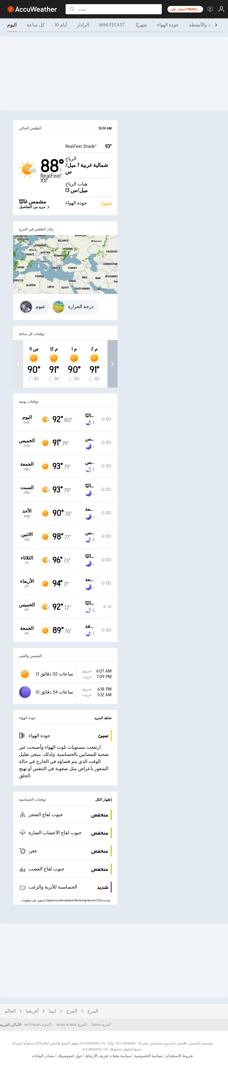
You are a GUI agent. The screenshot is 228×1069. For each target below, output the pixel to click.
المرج (71, 1011)
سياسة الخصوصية (148, 1056)
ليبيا (52, 1011)
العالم (10, 1011)
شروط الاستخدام (179, 1056)
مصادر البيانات (43, 1056)
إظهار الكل (103, 799)
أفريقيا (32, 1011)
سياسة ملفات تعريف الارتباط (107, 1056)
